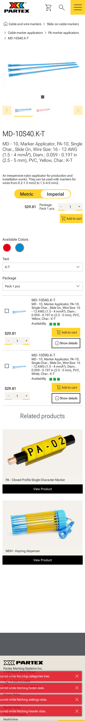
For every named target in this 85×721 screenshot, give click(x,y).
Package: (45, 205)
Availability (39, 323)
